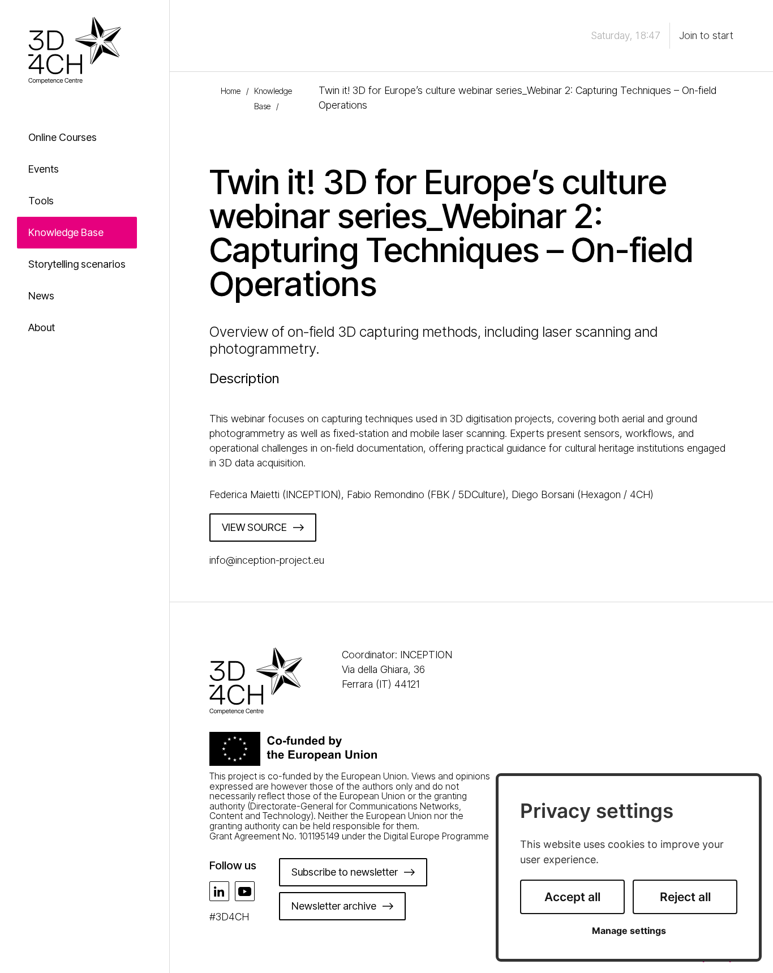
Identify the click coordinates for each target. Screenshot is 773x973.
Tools (41, 201)
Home (231, 91)
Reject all (685, 897)
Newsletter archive (333, 906)
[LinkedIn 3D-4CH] (219, 891)
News (41, 296)
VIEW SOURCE (254, 527)
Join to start (706, 35)
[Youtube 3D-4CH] (245, 891)
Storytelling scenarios (77, 264)
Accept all (572, 897)
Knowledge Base (66, 232)
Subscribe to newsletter (344, 872)
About (41, 327)
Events (43, 169)
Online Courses (62, 137)
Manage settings (629, 930)
